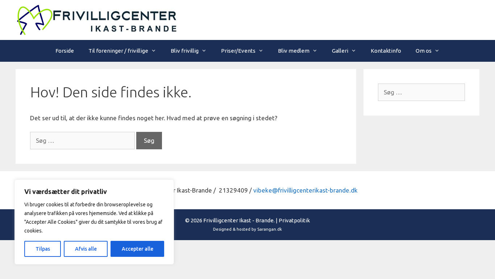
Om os (424, 51)
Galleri (340, 51)
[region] (94, 221)
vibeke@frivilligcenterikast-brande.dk (305, 190)
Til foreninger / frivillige (118, 51)
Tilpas (43, 249)
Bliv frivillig (185, 51)
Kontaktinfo (386, 51)
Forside (64, 51)
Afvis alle (86, 249)
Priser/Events (238, 51)
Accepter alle (137, 249)
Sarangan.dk (269, 229)
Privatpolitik (294, 220)
